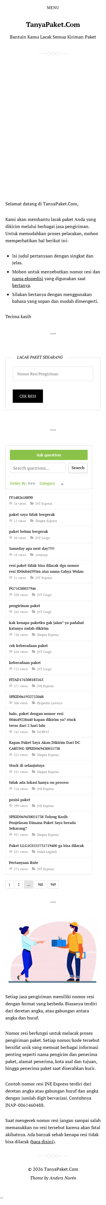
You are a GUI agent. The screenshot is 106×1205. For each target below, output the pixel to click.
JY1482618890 (21, 497)
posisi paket (19, 799)
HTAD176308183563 (26, 679)
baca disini (42, 1141)
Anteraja (41, 555)
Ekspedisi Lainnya (49, 703)
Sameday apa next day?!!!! (31, 548)
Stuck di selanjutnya (26, 765)
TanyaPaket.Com (53, 24)
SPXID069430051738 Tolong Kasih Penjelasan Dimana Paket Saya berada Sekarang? (42, 822)
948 (40, 884)
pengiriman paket (24, 605)
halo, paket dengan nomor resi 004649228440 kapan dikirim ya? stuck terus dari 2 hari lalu (42, 719)
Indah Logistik (47, 852)
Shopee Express (46, 521)
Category (47, 483)
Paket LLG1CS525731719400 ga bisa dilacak (46, 845)
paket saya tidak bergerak (32, 514)
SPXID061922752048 (26, 696)
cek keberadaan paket (28, 645)
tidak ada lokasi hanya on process (39, 782)
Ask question (48, 454)
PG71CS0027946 (22, 588)
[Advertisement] (48, 126)
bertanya (21, 285)
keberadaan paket (25, 662)
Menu (53, 8)
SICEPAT (43, 732)
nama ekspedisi (27, 278)
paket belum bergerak (28, 531)
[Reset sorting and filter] (62, 484)
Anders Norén (62, 1178)
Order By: (22, 483)
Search (78, 467)
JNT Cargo (42, 538)
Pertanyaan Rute (23, 862)
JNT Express (43, 504)
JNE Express (45, 686)
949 (53, 884)
